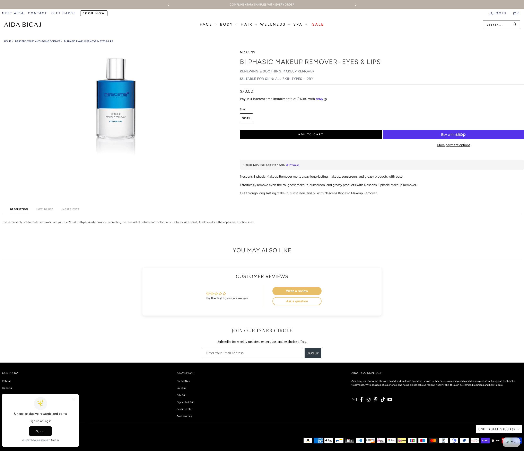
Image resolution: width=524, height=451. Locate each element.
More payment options (453, 145)
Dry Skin (181, 388)
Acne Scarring (184, 416)
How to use (44, 209)
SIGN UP (313, 353)
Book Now (93, 13)
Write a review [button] (297, 291)
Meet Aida (13, 13)
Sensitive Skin (184, 409)
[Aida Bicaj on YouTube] (390, 400)
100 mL (246, 118)
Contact (37, 13)
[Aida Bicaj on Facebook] (361, 400)
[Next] (355, 4)
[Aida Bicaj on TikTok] (383, 400)
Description (19, 209)
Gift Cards (63, 13)
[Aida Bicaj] (22, 24)
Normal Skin (183, 381)
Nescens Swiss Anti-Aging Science (37, 41)
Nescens (247, 52)
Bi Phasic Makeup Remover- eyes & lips (88, 41)
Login (500, 13)
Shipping (7, 388)
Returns (6, 381)
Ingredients (70, 209)
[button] (208, 24)
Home (7, 41)
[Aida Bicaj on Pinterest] (376, 400)
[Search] (515, 24)
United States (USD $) (496, 429)
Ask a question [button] (297, 301)
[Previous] (168, 4)
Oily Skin (181, 395)
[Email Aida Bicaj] (354, 400)
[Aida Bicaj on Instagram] (369, 400)
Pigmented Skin (185, 402)
